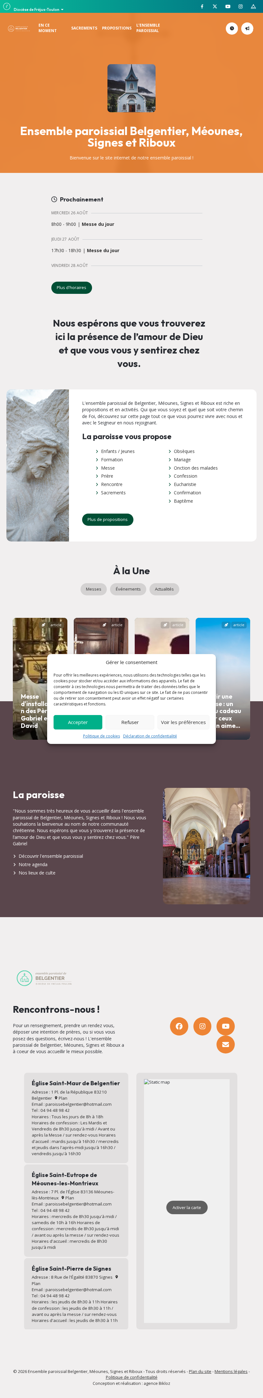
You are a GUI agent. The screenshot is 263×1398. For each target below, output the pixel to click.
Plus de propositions (108, 519)
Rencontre (112, 484)
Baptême (183, 501)
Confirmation (187, 493)
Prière (107, 476)
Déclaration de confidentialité (150, 736)
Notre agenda (33, 864)
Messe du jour (98, 224)
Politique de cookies (101, 736)
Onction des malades (196, 468)
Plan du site (200, 1371)
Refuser (130, 722)
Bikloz (164, 1383)
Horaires (237, 28)
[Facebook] (179, 1026)
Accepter (78, 722)
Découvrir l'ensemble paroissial (51, 856)
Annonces (252, 28)
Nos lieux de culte (37, 873)
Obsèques (184, 451)
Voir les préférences (183, 722)
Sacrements (113, 493)
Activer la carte (187, 1207)
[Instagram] (202, 1026)
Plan (62, 1098)
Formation (112, 459)
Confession (185, 476)
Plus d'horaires (71, 287)
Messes (93, 589)
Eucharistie (185, 484)
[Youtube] (225, 1026)
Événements (128, 589)
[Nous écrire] (225, 1045)
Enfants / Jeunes (118, 451)
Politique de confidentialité (131, 1377)
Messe (108, 468)
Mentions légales (231, 1371)
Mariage (182, 459)
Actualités (164, 589)
